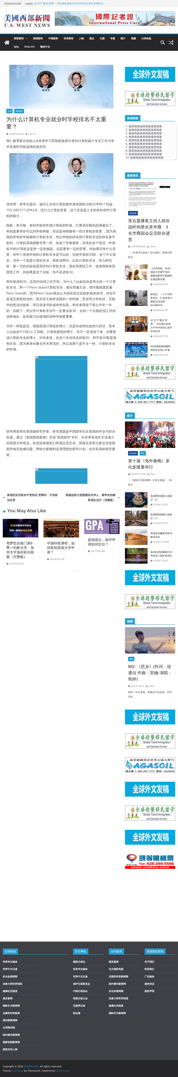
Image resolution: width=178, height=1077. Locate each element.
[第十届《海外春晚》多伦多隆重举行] (150, 434)
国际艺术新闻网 (11, 1005)
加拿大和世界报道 (12, 983)
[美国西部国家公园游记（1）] (136, 519)
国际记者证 (79, 961)
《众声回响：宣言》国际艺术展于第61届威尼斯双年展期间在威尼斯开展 (161, 274)
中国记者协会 (80, 991)
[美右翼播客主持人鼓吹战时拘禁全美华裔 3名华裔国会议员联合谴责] (150, 194)
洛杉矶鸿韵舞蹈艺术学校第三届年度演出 (161, 553)
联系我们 (149, 969)
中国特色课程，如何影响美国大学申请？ (61, 547)
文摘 (102, 38)
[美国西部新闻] (7, 42)
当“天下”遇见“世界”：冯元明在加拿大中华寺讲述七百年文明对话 (68, 3)
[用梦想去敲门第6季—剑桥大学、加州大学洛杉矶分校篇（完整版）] (20, 521)
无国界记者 (79, 1005)
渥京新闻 (8, 998)
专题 (112, 38)
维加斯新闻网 (10, 1020)
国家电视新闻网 (11, 1042)
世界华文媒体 (10, 961)
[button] (25, 38)
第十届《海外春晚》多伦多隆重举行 (149, 464)
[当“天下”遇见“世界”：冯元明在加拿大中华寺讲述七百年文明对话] (136, 328)
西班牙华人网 (10, 1049)
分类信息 (146, 38)
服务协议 (149, 983)
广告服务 (149, 976)
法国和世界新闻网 (118, 976)
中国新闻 (53, 38)
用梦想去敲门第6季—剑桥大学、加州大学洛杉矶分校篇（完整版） (20, 550)
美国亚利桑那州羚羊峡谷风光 (161, 535)
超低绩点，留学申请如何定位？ (102, 541)
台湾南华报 (9, 1027)
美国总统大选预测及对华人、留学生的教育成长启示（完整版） (91, 497)
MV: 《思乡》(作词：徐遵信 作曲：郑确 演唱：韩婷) (150, 672)
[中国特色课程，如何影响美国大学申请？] (61, 521)
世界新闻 (68, 38)
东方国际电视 (116, 969)
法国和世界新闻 (11, 1013)
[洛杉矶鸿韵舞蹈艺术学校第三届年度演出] (136, 556)
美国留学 (19, 111)
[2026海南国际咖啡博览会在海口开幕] (136, 350)
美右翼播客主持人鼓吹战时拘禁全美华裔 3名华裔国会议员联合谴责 (149, 230)
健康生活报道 (10, 991)
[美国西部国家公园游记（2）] (136, 500)
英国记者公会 (80, 998)
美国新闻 (38, 38)
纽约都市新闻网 (11, 1034)
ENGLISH (29, 46)
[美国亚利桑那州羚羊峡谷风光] (136, 537)
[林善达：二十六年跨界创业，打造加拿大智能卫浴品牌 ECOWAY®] (136, 302)
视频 (133, 38)
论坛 (16, 46)
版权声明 (149, 991)
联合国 (76, 1013)
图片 (123, 38)
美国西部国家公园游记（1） (161, 516)
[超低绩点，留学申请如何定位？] (102, 521)
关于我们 (149, 961)
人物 (81, 38)
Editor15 (32, 133)
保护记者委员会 (81, 983)
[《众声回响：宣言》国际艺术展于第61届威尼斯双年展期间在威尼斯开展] (136, 276)
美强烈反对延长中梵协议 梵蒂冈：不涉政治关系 (32, 497)
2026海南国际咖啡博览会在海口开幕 (160, 348)
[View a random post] (171, 42)
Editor (153, 474)
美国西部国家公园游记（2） (161, 497)
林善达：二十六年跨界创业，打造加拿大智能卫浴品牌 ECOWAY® (161, 300)
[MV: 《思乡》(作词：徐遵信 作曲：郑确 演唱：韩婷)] (150, 640)
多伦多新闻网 (10, 976)
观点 (91, 38)
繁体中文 (45, 46)
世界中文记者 (10, 969)
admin (153, 246)
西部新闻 (19, 38)
